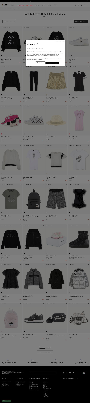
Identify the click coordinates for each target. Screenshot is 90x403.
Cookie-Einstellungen (40, 62)
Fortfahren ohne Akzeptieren (59, 41)
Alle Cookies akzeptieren (52, 62)
